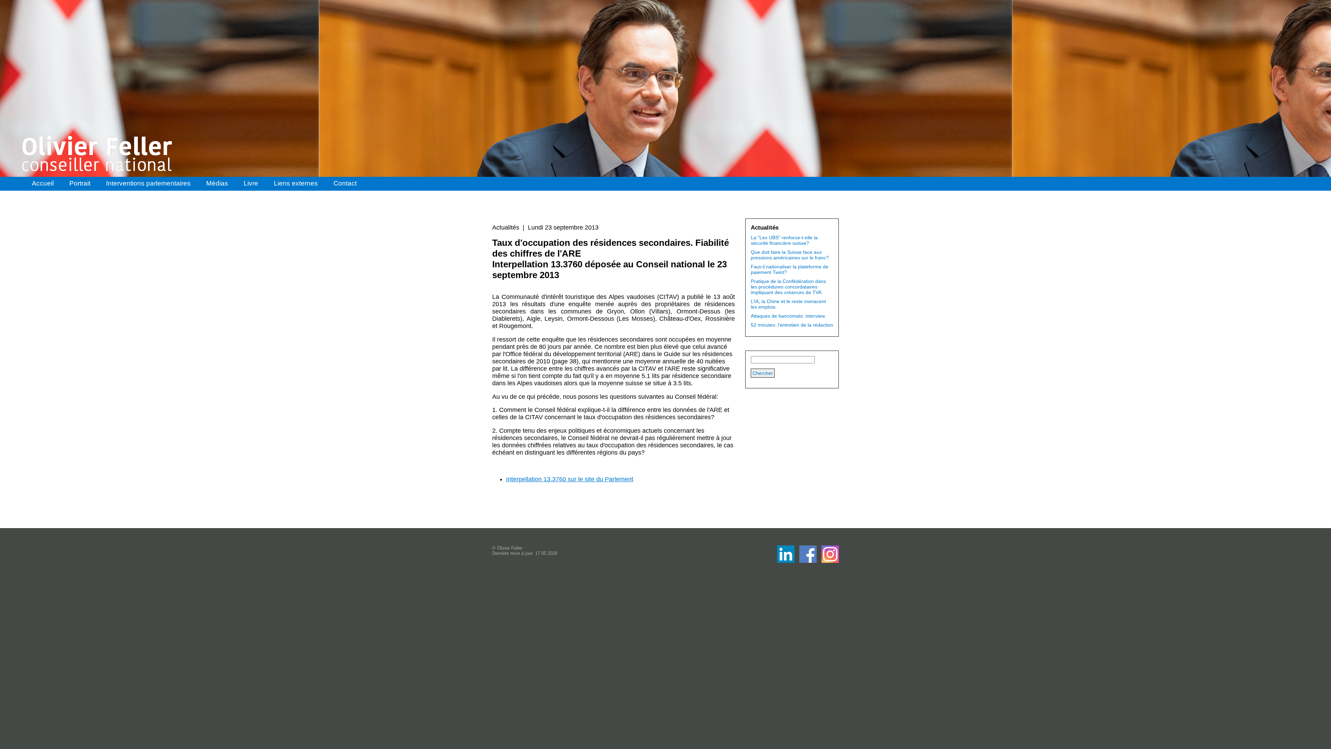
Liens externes (296, 183)
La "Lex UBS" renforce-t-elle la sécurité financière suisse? (784, 240)
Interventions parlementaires (148, 183)
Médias (217, 183)
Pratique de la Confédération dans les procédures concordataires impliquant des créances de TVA (788, 286)
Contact (345, 183)
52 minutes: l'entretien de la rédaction (792, 325)
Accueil (43, 183)
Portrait (79, 183)
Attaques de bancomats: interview (788, 316)
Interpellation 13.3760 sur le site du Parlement (569, 479)
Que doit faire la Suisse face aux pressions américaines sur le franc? (790, 254)
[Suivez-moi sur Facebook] (786, 561)
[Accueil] (97, 153)
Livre (251, 183)
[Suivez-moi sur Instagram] (830, 561)
